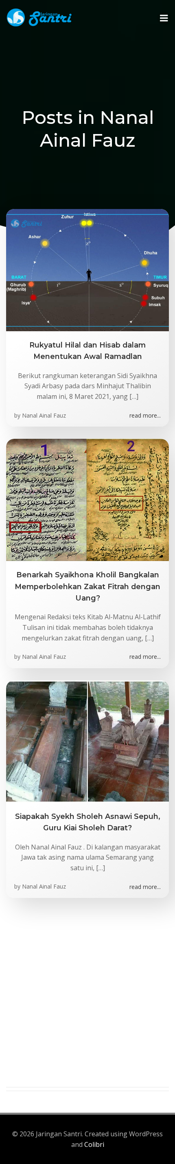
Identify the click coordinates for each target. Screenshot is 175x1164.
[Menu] (164, 18)
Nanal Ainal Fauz (44, 415)
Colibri (94, 1144)
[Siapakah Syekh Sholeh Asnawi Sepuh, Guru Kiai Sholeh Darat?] (87, 740)
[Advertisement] (87, 999)
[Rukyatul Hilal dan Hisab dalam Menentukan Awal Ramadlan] (87, 269)
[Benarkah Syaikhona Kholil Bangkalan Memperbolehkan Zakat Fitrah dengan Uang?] (87, 499)
